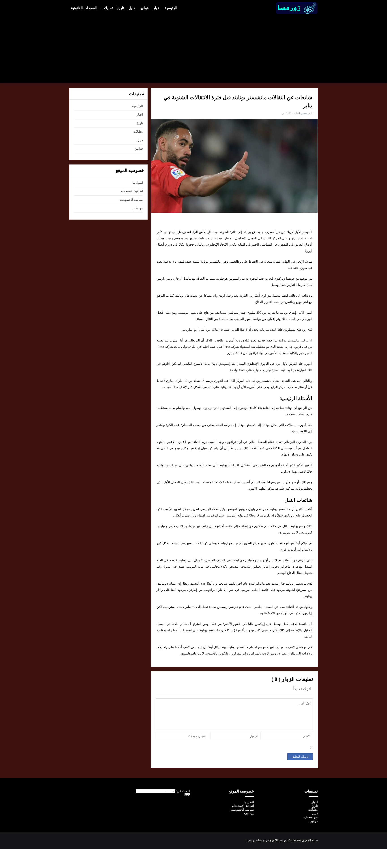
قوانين (144, 8)
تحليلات (107, 8)
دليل (132, 8)
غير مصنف (311, 817)
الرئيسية (171, 8)
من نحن (137, 208)
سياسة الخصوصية (131, 199)
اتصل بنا (137, 182)
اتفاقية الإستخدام (132, 191)
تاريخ (120, 8)
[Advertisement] (193, 48)
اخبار (156, 8)
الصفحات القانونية (84, 8)
